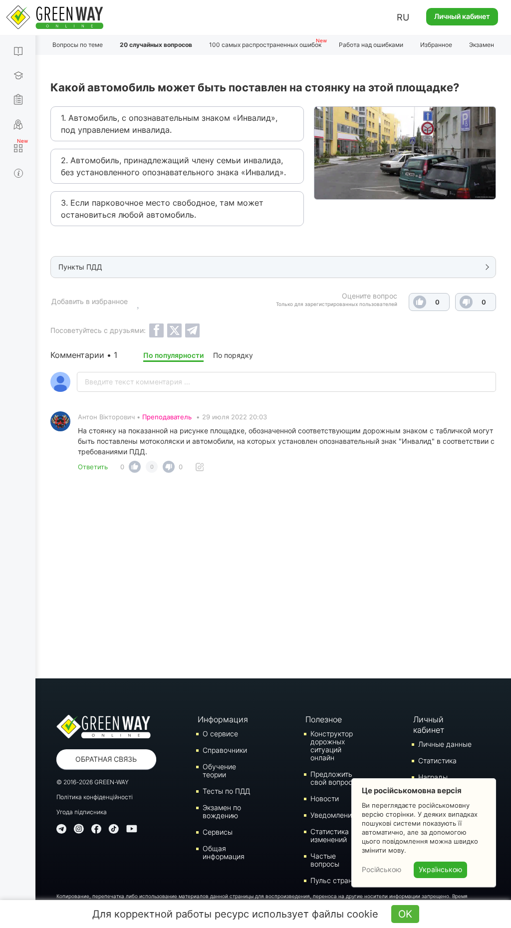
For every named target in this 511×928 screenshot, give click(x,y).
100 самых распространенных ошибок (265, 44)
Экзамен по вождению (222, 811)
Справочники (225, 750)
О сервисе (220, 733)
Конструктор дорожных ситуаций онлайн (331, 745)
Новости (324, 798)
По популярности (173, 355)
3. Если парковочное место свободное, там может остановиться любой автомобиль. (162, 209)
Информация (223, 719)
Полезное (323, 719)
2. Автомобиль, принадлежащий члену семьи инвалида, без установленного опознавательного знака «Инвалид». (173, 166)
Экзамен (481, 44)
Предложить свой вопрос (331, 778)
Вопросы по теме (77, 44)
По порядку (233, 355)
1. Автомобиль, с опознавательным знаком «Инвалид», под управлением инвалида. (169, 124)
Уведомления (333, 815)
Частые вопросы (324, 860)
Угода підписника (81, 812)
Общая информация (224, 852)
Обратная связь (106, 759)
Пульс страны (333, 880)
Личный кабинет (462, 16)
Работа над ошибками (371, 44)
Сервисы (218, 832)
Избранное (436, 44)
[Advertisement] (273, 578)
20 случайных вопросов (156, 44)
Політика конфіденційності (94, 797)
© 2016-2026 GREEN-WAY (92, 782)
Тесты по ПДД (226, 791)
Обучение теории (219, 770)
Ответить (93, 467)
